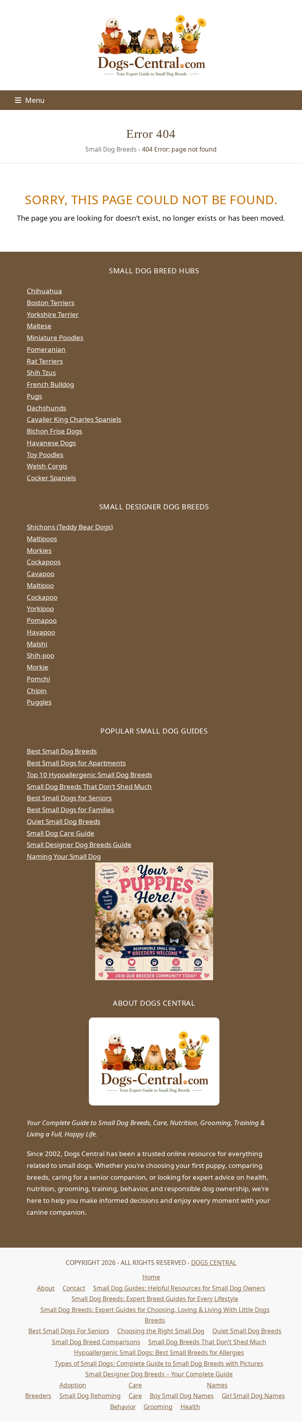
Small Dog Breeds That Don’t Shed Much (89, 786)
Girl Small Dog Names (253, 1395)
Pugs (34, 396)
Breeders (38, 1395)
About (46, 1288)
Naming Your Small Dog (64, 856)
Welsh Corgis (47, 465)
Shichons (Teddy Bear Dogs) (70, 526)
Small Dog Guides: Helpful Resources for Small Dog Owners (179, 1288)
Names (217, 1385)
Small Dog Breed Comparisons (96, 1342)
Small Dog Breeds (111, 149)
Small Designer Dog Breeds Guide (79, 844)
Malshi (37, 643)
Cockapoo (42, 597)
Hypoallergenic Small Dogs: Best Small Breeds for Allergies (159, 1352)
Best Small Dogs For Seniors (68, 1331)
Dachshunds (46, 407)
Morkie (37, 667)
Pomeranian (46, 349)
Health (190, 1406)
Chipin (37, 690)
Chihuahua (44, 290)
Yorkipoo (40, 608)
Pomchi (38, 678)
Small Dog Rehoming (90, 1395)
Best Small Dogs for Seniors (69, 797)
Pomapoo (42, 620)
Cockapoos (44, 561)
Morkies (39, 550)
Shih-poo (40, 655)
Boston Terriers (50, 302)
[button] (29, 100)
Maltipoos (42, 538)
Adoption (72, 1385)
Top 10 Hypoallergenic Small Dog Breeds (89, 774)
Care (135, 1385)
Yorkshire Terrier (53, 314)
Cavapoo (40, 573)
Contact (74, 1288)
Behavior (123, 1406)
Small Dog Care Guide (60, 833)
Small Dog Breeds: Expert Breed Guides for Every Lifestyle (155, 1298)
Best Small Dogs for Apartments (76, 762)
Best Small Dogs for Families (70, 809)
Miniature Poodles (55, 337)
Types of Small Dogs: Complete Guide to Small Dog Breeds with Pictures (159, 1363)
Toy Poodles (45, 454)
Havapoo (41, 632)
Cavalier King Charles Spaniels (74, 419)
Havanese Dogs (51, 442)
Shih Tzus (41, 372)
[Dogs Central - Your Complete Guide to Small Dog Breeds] (154, 1061)
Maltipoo (40, 585)
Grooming (158, 1406)
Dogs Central (213, 1262)
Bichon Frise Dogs (54, 431)
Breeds (155, 1320)
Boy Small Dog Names (182, 1395)
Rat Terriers (45, 361)
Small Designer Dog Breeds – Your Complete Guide (159, 1374)
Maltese (39, 325)
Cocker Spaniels (51, 477)
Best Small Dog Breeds (62, 751)
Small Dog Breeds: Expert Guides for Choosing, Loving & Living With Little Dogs (155, 1309)
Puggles (39, 701)
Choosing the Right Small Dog (160, 1331)
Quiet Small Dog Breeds (63, 821)
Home (151, 1277)
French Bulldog (50, 384)
